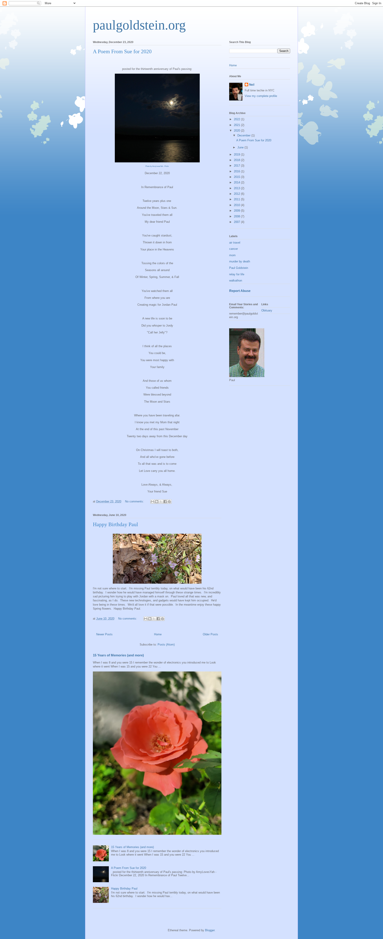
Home (158, 634)
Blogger (210, 930)
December (244, 135)
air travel (234, 242)
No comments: (135, 501)
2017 (237, 165)
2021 (237, 125)
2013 (237, 188)
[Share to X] (161, 501)
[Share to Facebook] (165, 501)
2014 (237, 182)
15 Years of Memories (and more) (118, 655)
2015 (237, 177)
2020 (237, 130)
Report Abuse (239, 291)
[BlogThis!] (156, 501)
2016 (237, 171)
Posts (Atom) (166, 644)
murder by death (239, 261)
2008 (237, 216)
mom (232, 255)
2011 (237, 199)
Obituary (266, 310)
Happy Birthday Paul (115, 524)
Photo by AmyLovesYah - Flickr (157, 166)
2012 (237, 193)
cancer (233, 248)
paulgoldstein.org (139, 25)
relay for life (236, 274)
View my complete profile (261, 96)
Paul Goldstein (238, 268)
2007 (237, 222)
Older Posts (210, 634)
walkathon (235, 280)
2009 (237, 210)
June (240, 147)
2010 (237, 205)
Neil (251, 84)
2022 (237, 119)
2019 (237, 154)
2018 (237, 160)
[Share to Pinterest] (169, 501)
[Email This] (152, 501)
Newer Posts (104, 634)
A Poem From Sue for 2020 (122, 51)
